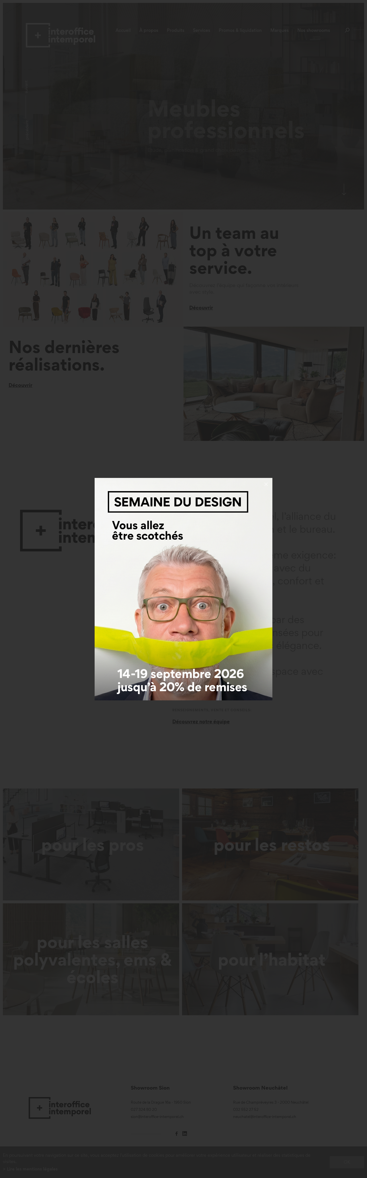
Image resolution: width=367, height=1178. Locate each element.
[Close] (266, 484)
